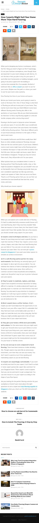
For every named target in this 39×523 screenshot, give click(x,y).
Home (2, 14)
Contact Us (14, 520)
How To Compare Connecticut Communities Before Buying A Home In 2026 (23, 483)
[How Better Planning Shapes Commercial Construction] (5, 506)
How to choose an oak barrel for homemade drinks (19, 412)
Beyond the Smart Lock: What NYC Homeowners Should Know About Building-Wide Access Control (22, 494)
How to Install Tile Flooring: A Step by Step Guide (19, 423)
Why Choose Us (22, 520)
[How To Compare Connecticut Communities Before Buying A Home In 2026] (5, 484)
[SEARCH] (36, 448)
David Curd (5, 22)
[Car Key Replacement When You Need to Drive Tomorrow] (5, 474)
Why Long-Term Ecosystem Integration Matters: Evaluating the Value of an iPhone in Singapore (23, 462)
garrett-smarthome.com (30, 516)
